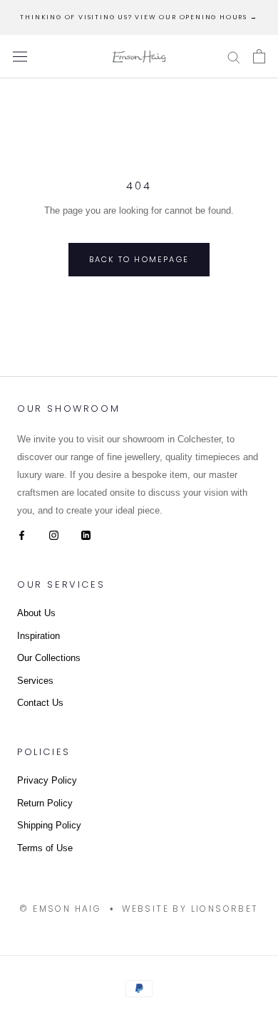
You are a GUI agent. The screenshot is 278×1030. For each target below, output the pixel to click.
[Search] (233, 57)
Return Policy (45, 803)
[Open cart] (259, 56)
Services (35, 680)
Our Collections (49, 657)
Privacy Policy (47, 780)
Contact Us (40, 702)
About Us (36, 613)
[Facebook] (21, 534)
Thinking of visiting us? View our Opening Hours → (138, 17)
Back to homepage (139, 259)
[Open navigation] (20, 56)
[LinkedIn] (86, 534)
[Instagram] (53, 534)
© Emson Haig (60, 908)
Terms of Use (45, 848)
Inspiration (38, 635)
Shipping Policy (49, 825)
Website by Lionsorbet (190, 908)
